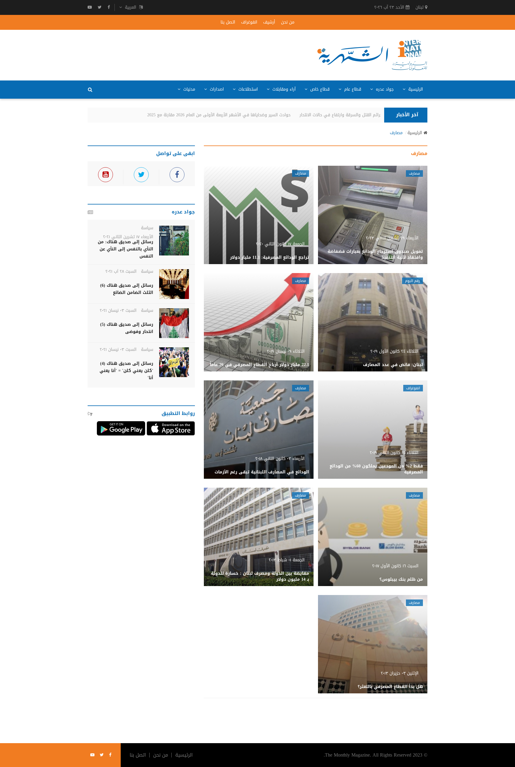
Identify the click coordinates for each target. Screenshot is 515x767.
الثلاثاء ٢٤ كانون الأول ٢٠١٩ (394, 351)
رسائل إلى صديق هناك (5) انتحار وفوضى (126, 328)
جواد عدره (384, 89)
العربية (130, 7)
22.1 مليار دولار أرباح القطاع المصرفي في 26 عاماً (259, 365)
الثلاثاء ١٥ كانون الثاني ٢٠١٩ (394, 453)
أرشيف (269, 22)
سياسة (147, 228)
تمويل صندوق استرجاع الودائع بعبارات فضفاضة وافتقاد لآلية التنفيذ (375, 254)
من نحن (287, 22)
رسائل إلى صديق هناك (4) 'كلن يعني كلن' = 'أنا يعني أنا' (126, 371)
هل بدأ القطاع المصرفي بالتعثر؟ (390, 687)
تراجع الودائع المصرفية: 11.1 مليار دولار (269, 257)
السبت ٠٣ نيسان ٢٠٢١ (118, 310)
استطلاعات (247, 89)
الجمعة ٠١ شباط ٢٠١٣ (287, 560)
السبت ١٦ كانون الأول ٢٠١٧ (395, 566)
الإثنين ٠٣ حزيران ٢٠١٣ (399, 673)
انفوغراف (249, 22)
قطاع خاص (319, 89)
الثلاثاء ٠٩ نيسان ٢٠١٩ (286, 351)
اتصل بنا (228, 22)
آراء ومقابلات (283, 89)
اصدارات (216, 89)
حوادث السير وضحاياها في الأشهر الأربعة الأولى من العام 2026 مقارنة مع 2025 (228, 115)
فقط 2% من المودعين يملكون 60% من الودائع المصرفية (376, 469)
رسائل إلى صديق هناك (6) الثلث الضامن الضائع (126, 289)
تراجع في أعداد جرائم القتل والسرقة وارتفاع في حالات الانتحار (364, 115)
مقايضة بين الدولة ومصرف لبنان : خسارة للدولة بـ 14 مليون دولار (260, 576)
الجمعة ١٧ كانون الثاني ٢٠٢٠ (280, 244)
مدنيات (188, 89)
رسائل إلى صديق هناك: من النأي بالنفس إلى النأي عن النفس (125, 249)
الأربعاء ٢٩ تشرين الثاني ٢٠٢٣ (392, 238)
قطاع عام (352, 89)
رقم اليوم (412, 281)
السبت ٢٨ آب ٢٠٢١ (121, 271)
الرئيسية (415, 89)
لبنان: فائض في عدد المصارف (393, 365)
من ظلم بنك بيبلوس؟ (401, 579)
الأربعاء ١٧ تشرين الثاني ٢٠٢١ (128, 237)
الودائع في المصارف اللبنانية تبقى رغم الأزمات (262, 472)
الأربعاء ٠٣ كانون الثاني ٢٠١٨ (280, 459)
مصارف (396, 133)
